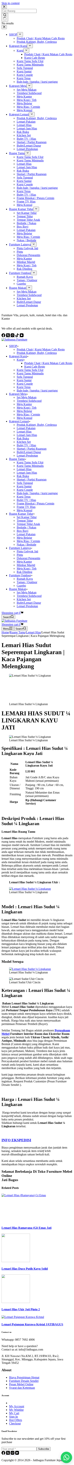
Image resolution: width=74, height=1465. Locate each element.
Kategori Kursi (18, 356)
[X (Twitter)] (8, 1453)
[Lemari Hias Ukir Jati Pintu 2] (16, 1302)
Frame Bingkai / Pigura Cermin (35, 503)
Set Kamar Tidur (27, 517)
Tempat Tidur (25, 520)
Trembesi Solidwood (29, 400)
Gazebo (21, 585)
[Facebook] (4, 1453)
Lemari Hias (24, 431)
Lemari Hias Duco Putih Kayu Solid (25, 1268)
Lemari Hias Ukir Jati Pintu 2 (21, 1309)
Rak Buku (23, 438)
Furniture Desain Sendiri (24, 1380)
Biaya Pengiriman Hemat (24, 1377)
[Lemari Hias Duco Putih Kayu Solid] (16, 1261)
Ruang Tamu (17, 459)
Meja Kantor (24, 404)
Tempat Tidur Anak (28, 524)
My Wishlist (16, 1409)
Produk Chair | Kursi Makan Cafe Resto (41, 349)
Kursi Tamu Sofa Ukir (30, 370)
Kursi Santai (24, 380)
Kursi (20, 359)
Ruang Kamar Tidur (21, 513)
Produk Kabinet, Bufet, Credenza (37, 352)
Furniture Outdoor (20, 575)
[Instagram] (13, 1453)
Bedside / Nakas (26, 527)
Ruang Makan (17, 589)
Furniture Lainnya (20, 548)
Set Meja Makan (26, 397)
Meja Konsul (24, 417)
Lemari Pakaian (26, 428)
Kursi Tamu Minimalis (30, 373)
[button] (66, 1457)
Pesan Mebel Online (21, 1384)
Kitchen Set (24, 441)
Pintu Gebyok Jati (27, 551)
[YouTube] (17, 1453)
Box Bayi (22, 530)
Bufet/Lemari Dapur (29, 452)
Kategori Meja (17, 394)
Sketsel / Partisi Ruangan (31, 448)
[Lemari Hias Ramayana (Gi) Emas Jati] (30, 1195)
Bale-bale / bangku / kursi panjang (37, 390)
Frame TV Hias (26, 506)
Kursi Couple (25, 383)
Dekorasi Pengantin (28, 558)
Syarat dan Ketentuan (22, 1387)
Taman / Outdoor (27, 582)
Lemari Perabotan (27, 455)
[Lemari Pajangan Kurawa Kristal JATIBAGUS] (23, 1317)
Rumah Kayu (25, 578)
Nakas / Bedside (26, 544)
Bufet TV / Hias (26, 445)
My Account (16, 1406)
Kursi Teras (24, 387)
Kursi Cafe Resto (34, 366)
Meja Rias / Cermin (28, 414)
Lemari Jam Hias (27, 435)
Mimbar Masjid (26, 565)
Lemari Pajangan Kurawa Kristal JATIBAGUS (32, 1324)
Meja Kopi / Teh (26, 407)
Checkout (15, 1423)
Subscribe (43, 1449)
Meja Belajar (24, 411)
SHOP (13, 346)
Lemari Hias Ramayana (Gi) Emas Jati (26, 1227)
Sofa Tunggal (25, 376)
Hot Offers (15, 1420)
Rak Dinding (24, 572)
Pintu (20, 554)
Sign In (13, 1416)
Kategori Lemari (19, 421)
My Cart (14, 1413)
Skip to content (11, 3)
